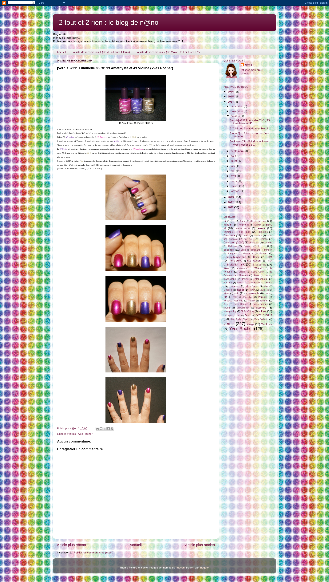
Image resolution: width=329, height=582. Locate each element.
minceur (235, 286)
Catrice (245, 235)
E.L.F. (261, 246)
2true (243, 221)
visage (250, 324)
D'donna (232, 246)
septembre (237, 151)
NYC (266, 293)
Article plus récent (71, 545)
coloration (254, 242)
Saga (226, 304)
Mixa (266, 286)
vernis (72, 433)
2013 (231, 197)
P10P (235, 297)
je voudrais (259, 264)
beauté (261, 228)
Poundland (248, 297)
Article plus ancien (200, 545)
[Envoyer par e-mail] (97, 429)
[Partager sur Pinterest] (112, 429)
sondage (228, 315)
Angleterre (244, 224)
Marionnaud (261, 279)
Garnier (263, 253)
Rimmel (264, 300)
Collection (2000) (234, 242)
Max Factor (254, 282)
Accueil (61, 52)
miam (268, 282)
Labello (242, 272)
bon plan (245, 231)
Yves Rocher (85, 433)
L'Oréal (257, 268)
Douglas (248, 246)
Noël (236, 293)
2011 (231, 207)
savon (227, 307)
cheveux (258, 235)
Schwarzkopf (243, 308)
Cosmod (267, 242)
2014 (231, 101)
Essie (243, 250)
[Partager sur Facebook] (108, 429)
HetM (269, 257)
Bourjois (263, 232)
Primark (262, 297)
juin (233, 166)
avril (233, 176)
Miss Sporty (252, 286)
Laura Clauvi (257, 272)
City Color (249, 239)
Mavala (240, 282)
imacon (180, 567)
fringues (232, 253)
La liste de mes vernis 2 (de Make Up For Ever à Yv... (169, 52)
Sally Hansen (241, 304)
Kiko (226, 268)
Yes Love (266, 324)
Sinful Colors (247, 311)
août (234, 156)
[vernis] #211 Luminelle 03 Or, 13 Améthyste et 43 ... (250, 122)
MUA (253, 290)
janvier (235, 191)
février (235, 186)
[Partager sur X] (105, 429)
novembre (237, 111)
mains (245, 279)
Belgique (228, 232)
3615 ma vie (258, 221)
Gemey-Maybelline (235, 257)
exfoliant (255, 250)
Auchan (257, 225)
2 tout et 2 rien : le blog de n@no (108, 22)
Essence (229, 249)
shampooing (230, 311)
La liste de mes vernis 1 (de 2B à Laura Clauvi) (101, 52)
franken (268, 250)
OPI (225, 297)
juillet (234, 160)
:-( (225, 221)
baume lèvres (242, 228)
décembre (237, 106)
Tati (238, 315)
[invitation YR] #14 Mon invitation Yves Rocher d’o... (249, 143)
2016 (231, 91)
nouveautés (252, 293)
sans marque (261, 304)
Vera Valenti (261, 319)
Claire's (264, 239)
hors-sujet (236, 260)
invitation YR (236, 264)
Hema (256, 257)
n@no (248, 64)
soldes (262, 311)
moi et (240, 289)
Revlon (251, 301)
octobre (236, 116)
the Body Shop (239, 319)
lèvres (256, 275)
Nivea (227, 293)
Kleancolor (242, 268)
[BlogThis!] (101, 429)
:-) (234, 221)
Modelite (228, 290)
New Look (264, 290)
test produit (264, 315)
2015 (231, 96)
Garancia (248, 253)
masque (228, 282)
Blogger (204, 567)
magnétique (230, 279)
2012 (231, 202)
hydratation (254, 260)
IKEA (270, 261)
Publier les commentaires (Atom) (93, 552)
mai (233, 171)
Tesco (248, 315)
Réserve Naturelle (233, 300)
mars (234, 181)
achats (228, 224)
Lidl (266, 275)
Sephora (261, 307)
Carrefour (229, 235)
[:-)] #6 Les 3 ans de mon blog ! (249, 128)
